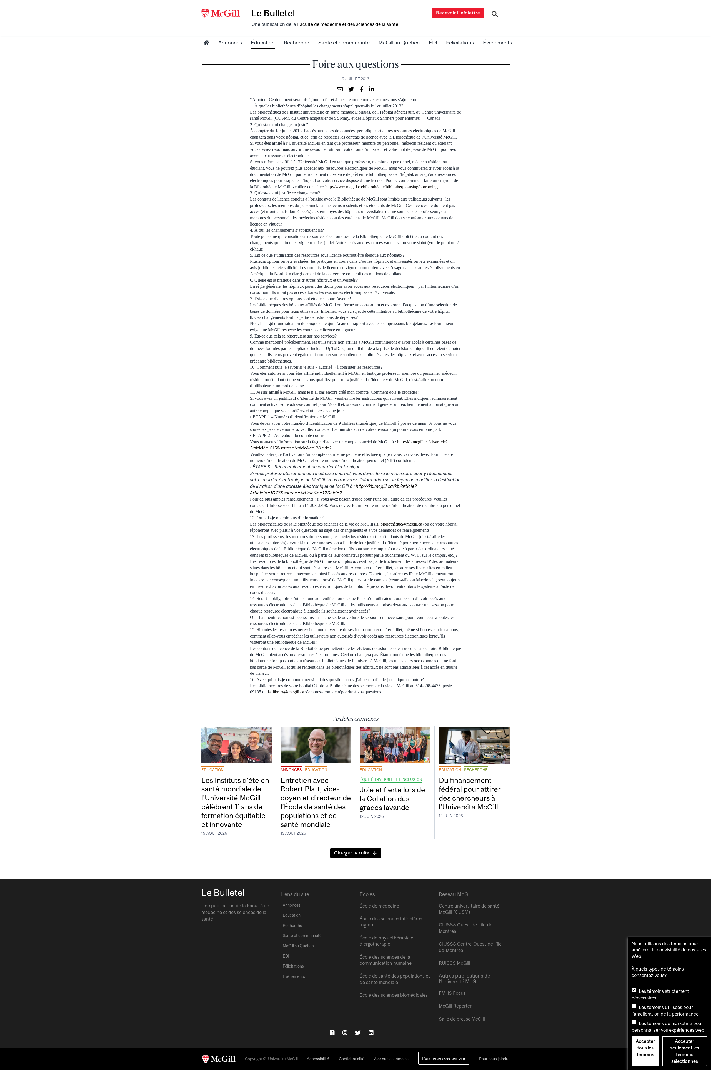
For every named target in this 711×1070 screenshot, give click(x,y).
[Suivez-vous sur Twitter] (358, 1033)
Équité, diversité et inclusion (391, 779)
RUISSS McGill (454, 963)
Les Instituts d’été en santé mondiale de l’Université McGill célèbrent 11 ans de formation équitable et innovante (235, 802)
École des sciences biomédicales (394, 995)
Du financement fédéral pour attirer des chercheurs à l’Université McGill (470, 793)
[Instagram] (344, 1033)
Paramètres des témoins (444, 1058)
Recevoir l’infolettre (458, 12)
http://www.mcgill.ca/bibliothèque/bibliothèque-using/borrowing (381, 186)
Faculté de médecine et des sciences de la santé (347, 24)
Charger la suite (352, 852)
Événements (497, 42)
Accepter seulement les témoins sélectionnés (684, 1051)
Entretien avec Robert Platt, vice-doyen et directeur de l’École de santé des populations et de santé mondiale (316, 802)
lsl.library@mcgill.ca (286, 691)
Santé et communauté (344, 42)
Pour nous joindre (494, 1059)
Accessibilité (318, 1059)
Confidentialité (351, 1059)
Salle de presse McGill (462, 1019)
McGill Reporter (455, 1006)
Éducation (263, 42)
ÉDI (433, 42)
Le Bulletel (273, 13)
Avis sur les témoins (391, 1059)
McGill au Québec (399, 42)
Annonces (230, 42)
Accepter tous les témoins (645, 1047)
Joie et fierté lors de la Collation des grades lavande (392, 798)
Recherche (296, 42)
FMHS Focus (452, 993)
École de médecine (379, 906)
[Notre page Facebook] (332, 1033)
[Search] (495, 14)
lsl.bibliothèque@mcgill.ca (398, 524)
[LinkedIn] (371, 1033)
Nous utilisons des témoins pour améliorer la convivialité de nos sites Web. (669, 950)
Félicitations (460, 42)
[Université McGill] (223, 13)
